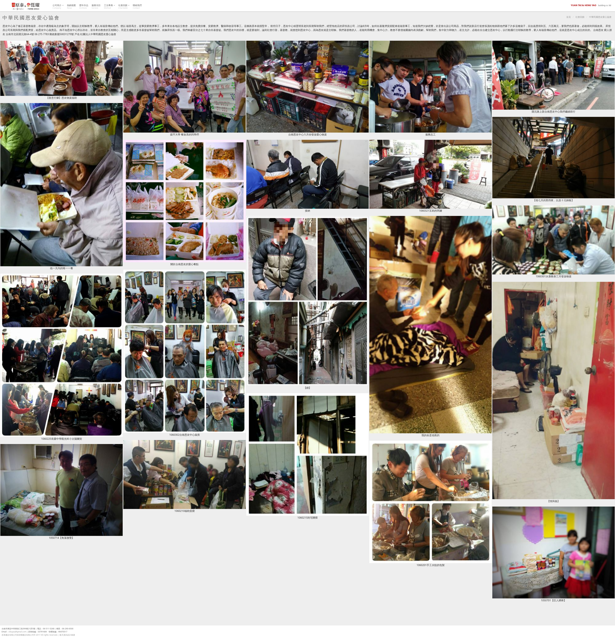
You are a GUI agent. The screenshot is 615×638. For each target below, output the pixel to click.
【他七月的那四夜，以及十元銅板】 (553, 200)
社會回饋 (123, 6)
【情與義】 (553, 501)
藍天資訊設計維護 (67, 635)
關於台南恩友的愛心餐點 (184, 264)
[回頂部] (610, 633)
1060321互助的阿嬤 (430, 210)
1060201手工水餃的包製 (431, 565)
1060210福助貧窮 (184, 511)
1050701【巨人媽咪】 (553, 600)
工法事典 (109, 6)
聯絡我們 (137, 6)
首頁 (568, 16)
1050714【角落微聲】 (61, 538)
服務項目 (96, 6)
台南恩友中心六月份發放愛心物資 (307, 134)
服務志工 (430, 134)
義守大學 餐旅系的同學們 (184, 134)
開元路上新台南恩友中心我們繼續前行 (553, 111)
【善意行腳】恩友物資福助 (61, 98)
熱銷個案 (71, 6)
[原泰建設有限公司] (26, 6)
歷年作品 (83, 6)
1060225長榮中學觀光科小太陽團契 (61, 439)
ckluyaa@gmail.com (17, 631)
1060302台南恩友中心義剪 (184, 435)
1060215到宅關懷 (307, 517)
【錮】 (307, 388)
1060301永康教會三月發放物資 (553, 276)
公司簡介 (57, 6)
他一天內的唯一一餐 (61, 268)
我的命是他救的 (430, 435)
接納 (307, 210)
